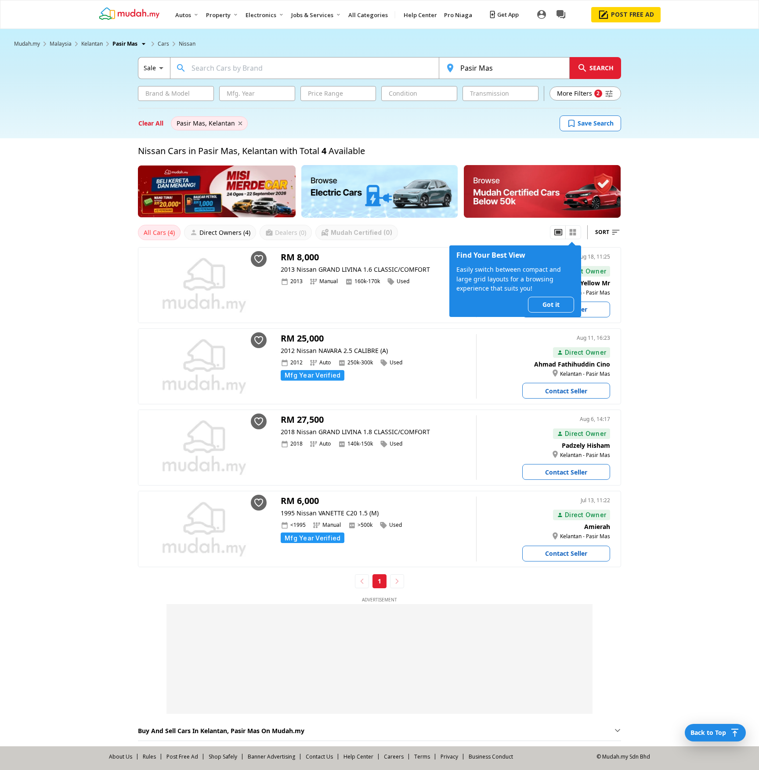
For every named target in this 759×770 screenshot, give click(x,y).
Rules (149, 756)
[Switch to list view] (558, 232)
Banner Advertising (271, 756)
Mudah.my (27, 43)
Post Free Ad (182, 756)
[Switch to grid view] (572, 232)
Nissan (187, 43)
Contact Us (319, 756)
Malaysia (61, 43)
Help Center (358, 756)
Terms (422, 756)
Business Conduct (491, 756)
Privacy (449, 756)
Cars (163, 43)
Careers (394, 756)
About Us (120, 756)
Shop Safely (223, 756)
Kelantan (92, 43)
